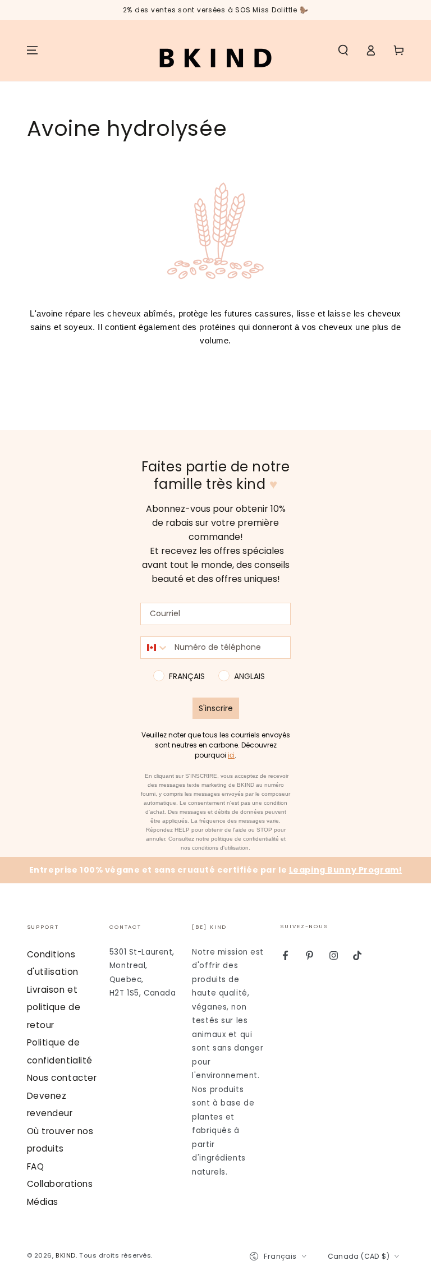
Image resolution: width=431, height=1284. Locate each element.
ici (231, 755)
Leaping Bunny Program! (345, 869)
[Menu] (32, 50)
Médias (42, 1202)
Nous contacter (62, 1078)
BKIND (66, 1255)
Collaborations (60, 1184)
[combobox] (155, 647)
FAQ (35, 1166)
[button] (343, 50)
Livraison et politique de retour (54, 1007)
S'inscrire (216, 708)
